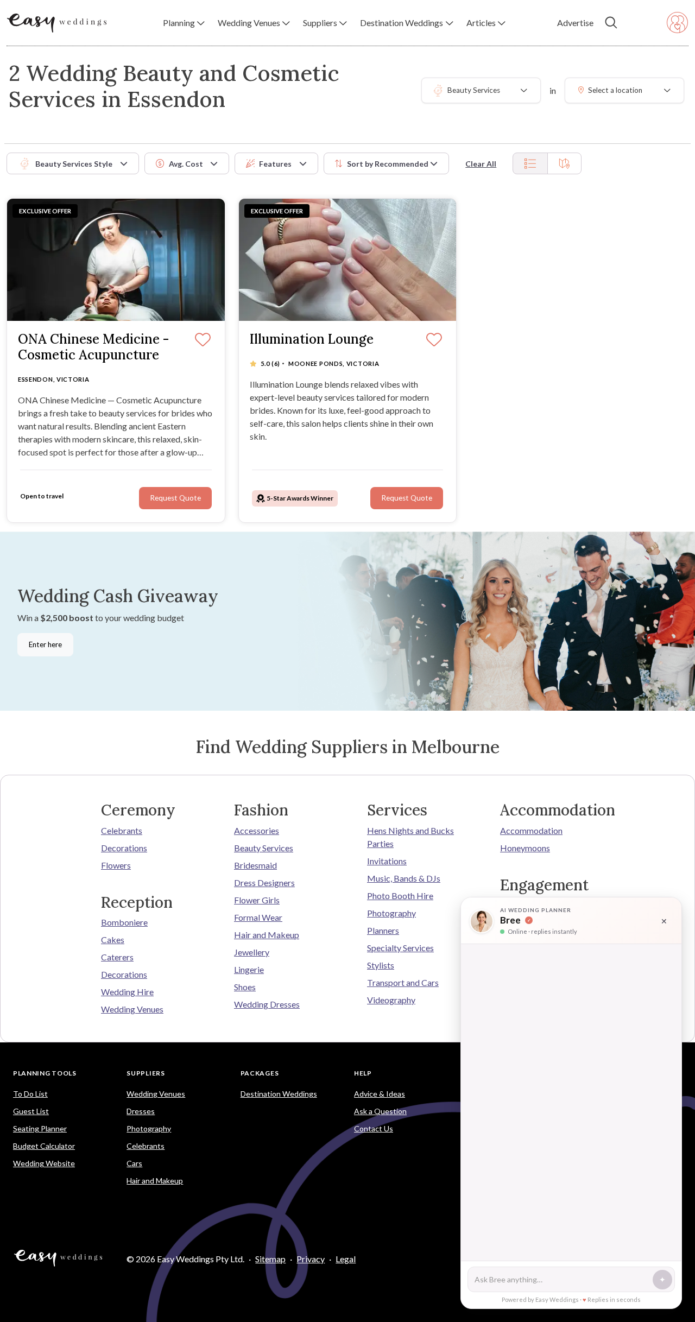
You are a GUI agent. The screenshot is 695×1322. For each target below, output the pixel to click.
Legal (346, 1259)
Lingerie (249, 969)
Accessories (256, 830)
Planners (383, 930)
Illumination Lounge (312, 339)
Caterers (117, 957)
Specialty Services (400, 948)
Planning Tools (45, 1073)
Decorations (124, 848)
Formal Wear (258, 917)
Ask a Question (380, 1111)
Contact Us (373, 1128)
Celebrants (121, 830)
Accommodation (531, 830)
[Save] (203, 340)
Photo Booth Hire (400, 895)
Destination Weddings (279, 1093)
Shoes (245, 987)
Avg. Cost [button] (186, 163)
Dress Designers (264, 882)
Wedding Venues (132, 1009)
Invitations (387, 861)
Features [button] (275, 163)
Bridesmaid (255, 865)
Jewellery (251, 952)
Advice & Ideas (379, 1093)
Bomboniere (124, 922)
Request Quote (175, 498)
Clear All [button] (480, 163)
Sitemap (270, 1259)
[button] (184, 23)
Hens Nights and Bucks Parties (410, 837)
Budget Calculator (44, 1145)
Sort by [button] (387, 163)
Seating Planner (40, 1128)
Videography (391, 1000)
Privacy (310, 1259)
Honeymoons (525, 848)
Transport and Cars (403, 982)
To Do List (30, 1093)
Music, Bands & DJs (403, 878)
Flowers (116, 865)
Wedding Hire (127, 991)
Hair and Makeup (266, 934)
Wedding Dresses (267, 1004)
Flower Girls (257, 900)
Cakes (112, 939)
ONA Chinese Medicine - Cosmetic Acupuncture (93, 347)
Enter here (45, 644)
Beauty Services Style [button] (73, 163)
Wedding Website (44, 1163)
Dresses (141, 1111)
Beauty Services (263, 848)
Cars (134, 1163)
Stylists (380, 965)
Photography (391, 913)
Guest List (31, 1111)
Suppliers (146, 1073)
